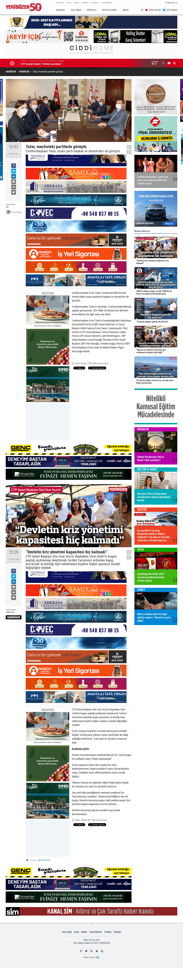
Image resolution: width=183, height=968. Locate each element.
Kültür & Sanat (147, 469)
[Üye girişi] (97, 951)
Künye (84, 932)
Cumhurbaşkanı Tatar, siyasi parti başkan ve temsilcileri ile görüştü (73, 151)
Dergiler (143, 429)
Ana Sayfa (60, 3)
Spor (140, 549)
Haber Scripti (89, 957)
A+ (129, 147)
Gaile (69, 3)
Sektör (142, 509)
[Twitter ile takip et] (86, 951)
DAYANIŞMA (107, 3)
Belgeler (95, 3)
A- (129, 152)
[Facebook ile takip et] (81, 951)
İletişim (117, 932)
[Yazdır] (13, 187)
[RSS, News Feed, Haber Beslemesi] (91, 951)
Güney (141, 590)
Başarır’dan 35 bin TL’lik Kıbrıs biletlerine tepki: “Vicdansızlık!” (51, 63)
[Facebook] (13, 165)
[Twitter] (13, 171)
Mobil (77, 3)
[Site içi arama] (174, 63)
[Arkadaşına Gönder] (13, 181)
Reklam (85, 3)
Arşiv (76, 932)
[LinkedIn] (13, 176)
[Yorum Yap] (13, 192)
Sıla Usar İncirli (44, 860)
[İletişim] (169, 63)
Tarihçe (108, 932)
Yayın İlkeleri (95, 932)
